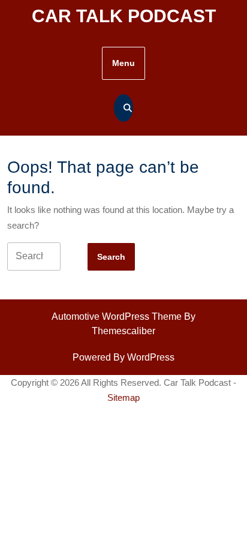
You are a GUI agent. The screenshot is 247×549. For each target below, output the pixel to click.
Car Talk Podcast (124, 16)
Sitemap (123, 397)
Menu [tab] (123, 63)
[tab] (111, 257)
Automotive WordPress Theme (117, 316)
